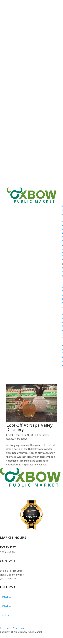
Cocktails (43, 435)
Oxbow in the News (16, 438)
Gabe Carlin (15, 435)
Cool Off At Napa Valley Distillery (29, 427)
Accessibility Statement (12, 628)
